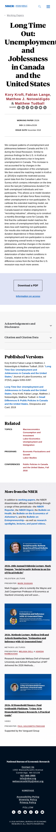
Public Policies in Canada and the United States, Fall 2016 (36, 467)
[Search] (39, 6)
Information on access (28, 296)
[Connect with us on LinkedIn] (19, 812)
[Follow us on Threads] (31, 812)
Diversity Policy (28, 799)
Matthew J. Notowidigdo (28, 99)
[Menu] (48, 6)
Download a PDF (28, 285)
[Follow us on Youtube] (42, 812)
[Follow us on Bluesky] (25, 812)
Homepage (28, 790)
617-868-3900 (28, 775)
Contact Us (28, 767)
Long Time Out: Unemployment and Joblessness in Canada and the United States (26, 390)
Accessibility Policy (28, 797)
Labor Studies (30, 458)
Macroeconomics (31, 429)
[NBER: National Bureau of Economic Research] (17, 6)
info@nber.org (28, 778)
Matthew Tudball (30, 103)
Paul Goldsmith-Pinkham (31, 726)
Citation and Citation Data (21, 337)
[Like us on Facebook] (36, 812)
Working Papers (15, 15)
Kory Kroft (14, 94)
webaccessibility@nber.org (28, 781)
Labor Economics (31, 439)
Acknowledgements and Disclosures (20, 325)
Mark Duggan (25, 583)
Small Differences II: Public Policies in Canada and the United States (26, 400)
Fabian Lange (38, 94)
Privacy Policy (28, 802)
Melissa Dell (26, 651)
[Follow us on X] (13, 812)
